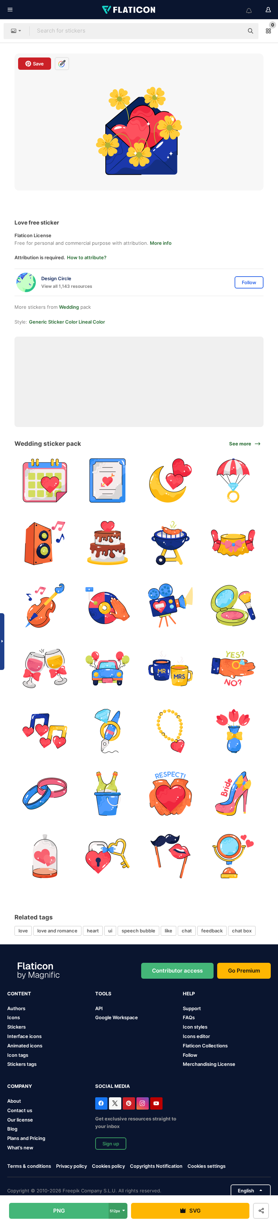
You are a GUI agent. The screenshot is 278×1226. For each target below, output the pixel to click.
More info (161, 243)
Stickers (16, 1027)
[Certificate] (107, 480)
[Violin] (45, 606)
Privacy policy (71, 1166)
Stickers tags (22, 1064)
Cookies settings (207, 1166)
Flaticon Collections (205, 1045)
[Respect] (170, 794)
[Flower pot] (233, 731)
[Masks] (170, 856)
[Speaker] (45, 543)
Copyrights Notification (156, 1166)
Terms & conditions (29, 1166)
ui (110, 931)
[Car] (107, 668)
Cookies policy (108, 1166)
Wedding (69, 307)
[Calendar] (45, 480)
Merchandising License (209, 1064)
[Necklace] (170, 731)
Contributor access (177, 970)
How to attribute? (86, 257)
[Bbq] (170, 543)
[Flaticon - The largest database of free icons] (129, 10)
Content (19, 993)
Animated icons (24, 1045)
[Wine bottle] (107, 794)
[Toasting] (45, 668)
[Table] (233, 543)
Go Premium (244, 970)
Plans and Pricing (26, 1138)
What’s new (20, 1147)
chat (187, 931)
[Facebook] (101, 1103)
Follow (190, 1055)
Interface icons (24, 1036)
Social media (112, 1086)
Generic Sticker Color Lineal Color (67, 322)
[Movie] (170, 606)
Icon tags (17, 1055)
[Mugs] (170, 668)
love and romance (57, 931)
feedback (212, 931)
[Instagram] (142, 1103)
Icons (13, 1017)
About (14, 1101)
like (168, 931)
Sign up (110, 1143)
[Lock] (107, 856)
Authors (16, 1008)
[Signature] (107, 731)
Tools (103, 993)
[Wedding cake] (107, 543)
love (23, 931)
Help (189, 993)
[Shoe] (233, 794)
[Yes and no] (233, 668)
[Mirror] (233, 856)
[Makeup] (233, 606)
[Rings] (45, 794)
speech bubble (138, 931)
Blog (12, 1129)
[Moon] (170, 480)
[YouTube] (156, 1103)
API (99, 1008)
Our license (20, 1120)
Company (19, 1086)
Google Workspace (116, 1017)
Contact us (19, 1110)
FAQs (189, 1017)
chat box (242, 931)
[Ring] (233, 480)
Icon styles (195, 1027)
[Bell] (107, 606)
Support (192, 1008)
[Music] (45, 731)
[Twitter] (115, 1103)
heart (93, 931)
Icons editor (196, 1036)
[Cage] (45, 856)
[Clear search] (235, 31)
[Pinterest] (129, 1103)
